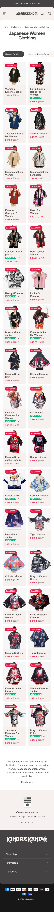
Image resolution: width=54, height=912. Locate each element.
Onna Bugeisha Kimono (38, 616)
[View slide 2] (25, 823)
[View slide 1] (22, 823)
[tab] (13, 54)
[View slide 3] (29, 823)
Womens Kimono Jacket (13, 90)
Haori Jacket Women (37, 253)
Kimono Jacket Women (13, 616)
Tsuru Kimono (38, 653)
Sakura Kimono (38, 133)
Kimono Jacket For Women (38, 334)
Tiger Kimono (37, 534)
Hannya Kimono (14, 293)
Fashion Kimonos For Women (12, 415)
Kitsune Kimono (39, 374)
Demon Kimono (38, 457)
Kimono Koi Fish (14, 653)
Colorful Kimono (14, 576)
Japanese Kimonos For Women (12, 733)
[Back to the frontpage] (6, 27)
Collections (16, 27)
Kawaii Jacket (12, 495)
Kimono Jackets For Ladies (39, 173)
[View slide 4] (32, 823)
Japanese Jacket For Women (14, 135)
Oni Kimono (36, 412)
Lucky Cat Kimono (35, 295)
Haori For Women (35, 212)
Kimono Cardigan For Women (12, 213)
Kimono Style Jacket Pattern (13, 458)
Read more (27, 782)
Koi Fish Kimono (39, 495)
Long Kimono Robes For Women (37, 91)
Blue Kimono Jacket (12, 536)
